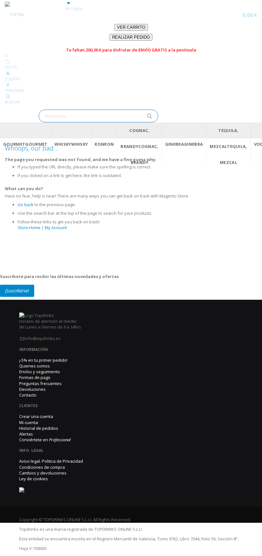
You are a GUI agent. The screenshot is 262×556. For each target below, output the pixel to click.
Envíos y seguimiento (39, 372)
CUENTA (12, 79)
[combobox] (98, 116)
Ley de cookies (33, 479)
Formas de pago (34, 377)
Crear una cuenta (36, 416)
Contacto (27, 395)
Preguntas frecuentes (40, 383)
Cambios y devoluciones (42, 473)
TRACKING (14, 90)
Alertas (26, 434)
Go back (26, 204)
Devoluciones (32, 389)
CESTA (11, 67)
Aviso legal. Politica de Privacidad (51, 461)
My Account (56, 227)
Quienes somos (34, 366)
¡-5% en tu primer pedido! (43, 360)
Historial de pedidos (38, 428)
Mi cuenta (28, 422)
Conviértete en (45, 440)
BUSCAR (12, 102)
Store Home (29, 227)
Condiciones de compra (42, 467)
